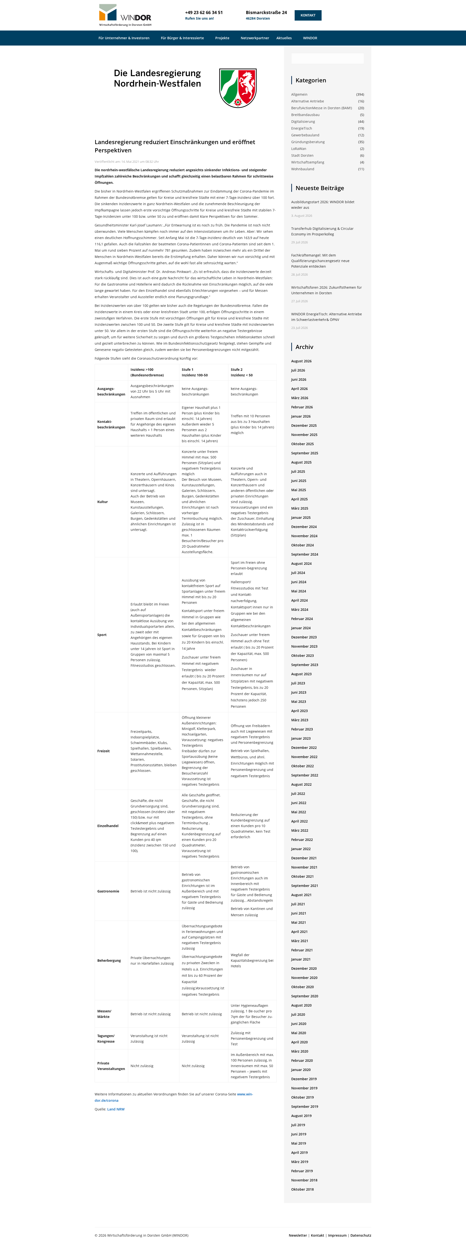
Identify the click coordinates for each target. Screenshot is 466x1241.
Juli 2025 (298, 471)
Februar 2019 (302, 1171)
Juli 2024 (298, 572)
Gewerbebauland (305, 135)
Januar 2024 (301, 628)
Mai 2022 (298, 812)
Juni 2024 (298, 582)
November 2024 (304, 536)
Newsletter (298, 1235)
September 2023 (304, 664)
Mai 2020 (298, 1033)
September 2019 (304, 1106)
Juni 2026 (298, 379)
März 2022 (299, 830)
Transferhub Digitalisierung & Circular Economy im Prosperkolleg (322, 231)
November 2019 (304, 1088)
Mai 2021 (298, 922)
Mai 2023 (298, 701)
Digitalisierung (303, 121)
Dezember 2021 (304, 858)
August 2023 (301, 674)
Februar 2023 (302, 729)
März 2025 (299, 508)
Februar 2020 (302, 1060)
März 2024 (299, 609)
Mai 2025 (298, 490)
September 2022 (304, 775)
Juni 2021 (298, 913)
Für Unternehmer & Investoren (124, 38)
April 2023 (299, 710)
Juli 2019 (298, 1125)
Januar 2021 (301, 959)
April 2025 (299, 499)
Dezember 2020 (304, 968)
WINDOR (310, 38)
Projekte (222, 38)
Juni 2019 (298, 1134)
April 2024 (299, 600)
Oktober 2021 (302, 876)
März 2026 (299, 398)
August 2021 (301, 894)
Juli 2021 (298, 904)
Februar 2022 (302, 839)
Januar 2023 (301, 738)
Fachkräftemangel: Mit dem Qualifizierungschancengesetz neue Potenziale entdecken (320, 261)
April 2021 (299, 931)
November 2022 (304, 756)
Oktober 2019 (302, 1097)
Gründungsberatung (308, 142)
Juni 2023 (298, 692)
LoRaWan (298, 148)
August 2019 (301, 1115)
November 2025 (304, 434)
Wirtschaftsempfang (307, 162)
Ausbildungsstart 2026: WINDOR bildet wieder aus (322, 205)
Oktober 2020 (302, 987)
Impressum (337, 1235)
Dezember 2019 (304, 1079)
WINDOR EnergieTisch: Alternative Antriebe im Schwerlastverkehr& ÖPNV (326, 317)
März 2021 (299, 941)
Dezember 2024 (304, 526)
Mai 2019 (298, 1143)
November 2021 (304, 867)
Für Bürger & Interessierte (183, 38)
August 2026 (301, 361)
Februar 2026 (302, 407)
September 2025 (304, 453)
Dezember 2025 (304, 425)
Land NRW (116, 1109)
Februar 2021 (302, 950)
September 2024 (304, 554)
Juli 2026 (298, 370)
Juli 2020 (298, 1014)
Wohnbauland (302, 169)
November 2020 (304, 977)
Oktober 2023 (302, 655)
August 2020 (301, 1005)
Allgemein (299, 94)
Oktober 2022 (302, 766)
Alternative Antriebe (307, 101)
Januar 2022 (301, 848)
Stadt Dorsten (302, 155)
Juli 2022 (298, 793)
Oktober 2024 (302, 545)
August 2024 (301, 563)
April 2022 (299, 821)
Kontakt (308, 15)
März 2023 (299, 720)
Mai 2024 (298, 591)
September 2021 (304, 885)
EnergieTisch (301, 128)
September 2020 (304, 996)
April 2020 (299, 1042)
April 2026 (299, 388)
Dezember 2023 (304, 637)
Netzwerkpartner (255, 38)
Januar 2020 (301, 1069)
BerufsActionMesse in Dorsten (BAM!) (321, 108)
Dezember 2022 (304, 747)
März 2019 (299, 1161)
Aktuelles (284, 38)
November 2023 (304, 646)
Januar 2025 (301, 517)
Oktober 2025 (302, 444)
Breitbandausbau (305, 114)
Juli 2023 (298, 683)
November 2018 (304, 1180)
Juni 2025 (298, 480)
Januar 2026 (301, 416)
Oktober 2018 (302, 1189)
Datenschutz (360, 1235)
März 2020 (299, 1051)
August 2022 (301, 784)
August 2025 (301, 462)
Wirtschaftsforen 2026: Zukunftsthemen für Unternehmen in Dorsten (326, 290)
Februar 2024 (302, 618)
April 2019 (299, 1152)
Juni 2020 (298, 1023)
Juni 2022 (298, 802)
